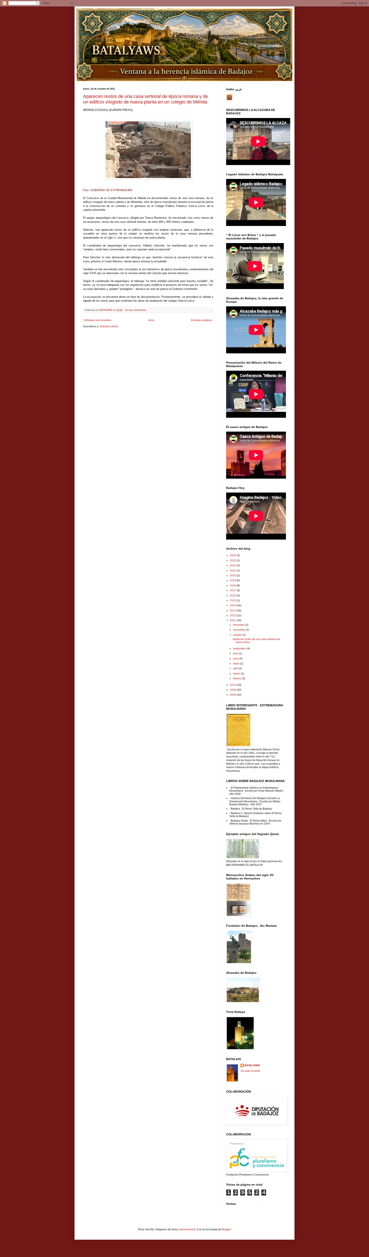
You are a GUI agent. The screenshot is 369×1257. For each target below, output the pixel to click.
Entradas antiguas (201, 320)
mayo (236, 663)
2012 (233, 615)
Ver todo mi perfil (250, 1071)
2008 (233, 694)
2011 (233, 620)
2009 (233, 689)
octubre (237, 634)
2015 (233, 600)
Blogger (226, 1229)
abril (236, 668)
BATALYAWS (252, 1065)
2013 (233, 610)
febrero (237, 678)
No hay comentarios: (136, 310)
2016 (233, 595)
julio (236, 653)
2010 (233, 684)
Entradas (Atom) (109, 326)
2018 (233, 585)
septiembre (240, 648)
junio (236, 658)
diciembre (239, 624)
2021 (233, 570)
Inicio (151, 320)
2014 (233, 605)
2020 (233, 575)
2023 (233, 560)
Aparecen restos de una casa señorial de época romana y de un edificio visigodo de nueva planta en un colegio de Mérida (145, 99)
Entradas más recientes (97, 320)
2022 (233, 565)
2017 (233, 590)
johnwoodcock (187, 1229)
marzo (237, 673)
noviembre (239, 629)
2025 (233, 555)
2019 (233, 580)
